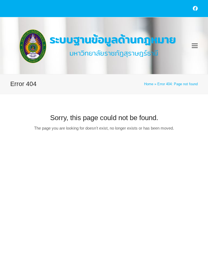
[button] (195, 46)
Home (148, 84)
